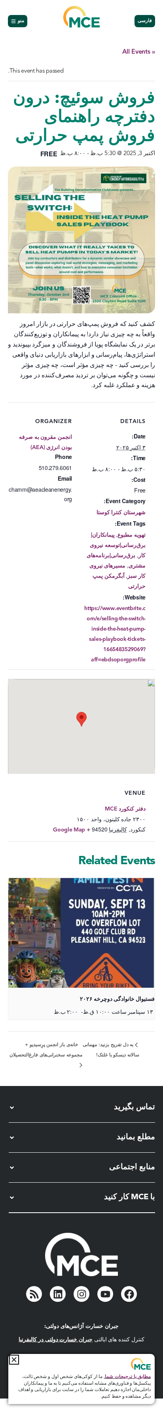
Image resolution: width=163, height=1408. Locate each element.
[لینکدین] (58, 1294)
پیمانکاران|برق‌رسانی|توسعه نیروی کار (118, 545)
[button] (14, 1359)
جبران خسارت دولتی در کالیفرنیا (56, 1339)
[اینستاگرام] (81, 1294)
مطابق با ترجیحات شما (128, 1376)
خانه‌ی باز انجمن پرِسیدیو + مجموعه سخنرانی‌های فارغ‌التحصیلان (45, 1050)
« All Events (138, 52)
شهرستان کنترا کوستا (121, 512)
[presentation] (81, 933)
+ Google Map (71, 830)
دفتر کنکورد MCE (125, 809)
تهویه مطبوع (132, 535)
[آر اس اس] (34, 1294)
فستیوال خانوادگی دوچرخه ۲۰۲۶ (117, 999)
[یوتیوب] (105, 1294)
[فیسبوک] (129, 1294)
